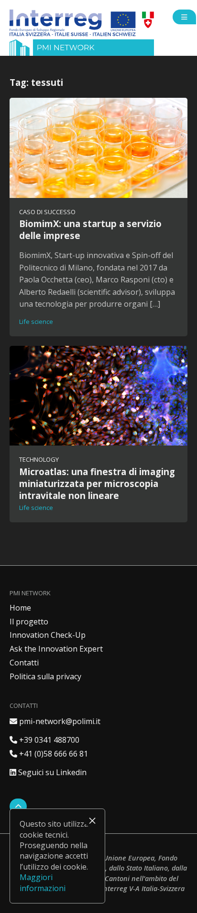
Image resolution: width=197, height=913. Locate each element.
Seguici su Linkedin (48, 772)
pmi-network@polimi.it (55, 721)
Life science (36, 321)
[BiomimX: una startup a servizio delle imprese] (98, 147)
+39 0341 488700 (44, 740)
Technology (39, 459)
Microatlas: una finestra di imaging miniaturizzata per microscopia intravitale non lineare (97, 483)
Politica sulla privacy (45, 676)
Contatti (24, 662)
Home (20, 607)
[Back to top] (18, 806)
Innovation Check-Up (48, 635)
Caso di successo (47, 212)
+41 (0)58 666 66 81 (49, 753)
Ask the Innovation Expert (56, 648)
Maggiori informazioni (43, 882)
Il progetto (29, 621)
